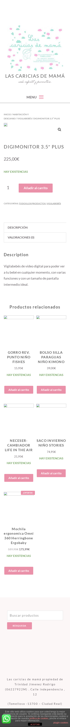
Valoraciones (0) (21, 237)
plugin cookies (60, 722)
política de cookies (38, 718)
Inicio (7, 114)
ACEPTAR (35, 724)
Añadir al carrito (36, 188)
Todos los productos (32, 203)
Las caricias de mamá (35, 76)
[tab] (35, 227)
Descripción (18, 227)
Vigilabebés (24, 118)
